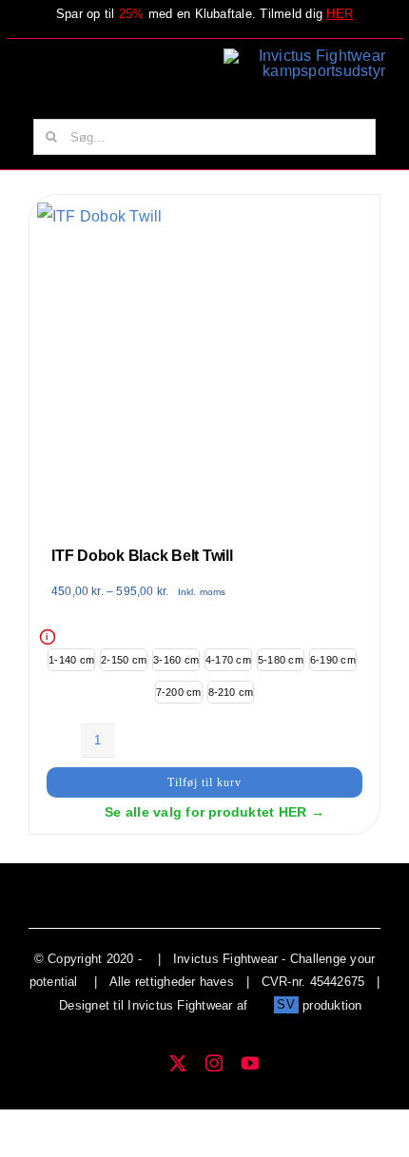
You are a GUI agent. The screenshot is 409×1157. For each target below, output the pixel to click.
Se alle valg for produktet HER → (214, 812)
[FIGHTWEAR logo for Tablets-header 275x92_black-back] (304, 56)
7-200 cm (179, 692)
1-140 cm (71, 659)
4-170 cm (228, 659)
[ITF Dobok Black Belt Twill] (100, 216)
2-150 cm (123, 659)
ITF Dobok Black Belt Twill (142, 556)
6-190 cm (333, 659)
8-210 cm (231, 692)
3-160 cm (176, 659)
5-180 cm (280, 659)
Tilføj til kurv (204, 782)
